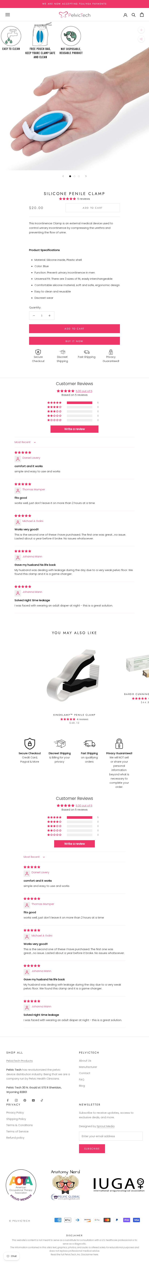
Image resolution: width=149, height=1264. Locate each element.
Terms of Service (17, 1131)
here (95, 1254)
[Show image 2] (74, 176)
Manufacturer (88, 1067)
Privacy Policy (15, 1112)
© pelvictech (19, 1221)
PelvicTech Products (19, 1061)
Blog (82, 1086)
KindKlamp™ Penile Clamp (74, 715)
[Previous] (63, 176)
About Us (85, 1060)
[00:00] (74, 95)
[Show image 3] (79, 176)
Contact (84, 1073)
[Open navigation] (7, 14)
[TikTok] (42, 1100)
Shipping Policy (16, 1119)
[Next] (85, 176)
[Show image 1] (70, 176)
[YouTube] (33, 1100)
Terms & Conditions (19, 1125)
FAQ (81, 1079)
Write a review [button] (74, 429)
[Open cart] (142, 15)
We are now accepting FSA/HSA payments (74, 3)
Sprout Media (105, 1126)
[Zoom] (141, 30)
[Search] (134, 15)
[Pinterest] (24, 1100)
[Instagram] (16, 1100)
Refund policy (15, 1138)
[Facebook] (7, 1100)
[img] (23, 452)
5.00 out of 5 (84, 391)
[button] (68, 199)
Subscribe (92, 1148)
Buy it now (74, 341)
